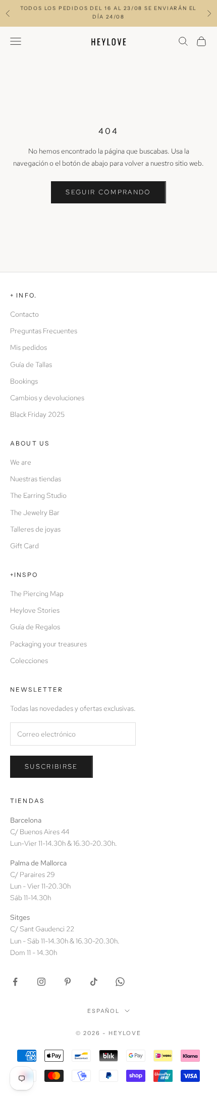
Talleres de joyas (35, 529)
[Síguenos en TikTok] (94, 982)
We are (20, 462)
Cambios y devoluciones (47, 397)
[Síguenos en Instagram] (41, 982)
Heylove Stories (35, 610)
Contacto (24, 314)
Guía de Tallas (31, 364)
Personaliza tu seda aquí (108, 17)
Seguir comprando (108, 192)
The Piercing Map (37, 593)
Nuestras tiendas (35, 478)
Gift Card (24, 545)
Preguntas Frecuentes (43, 330)
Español (103, 1010)
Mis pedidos (28, 347)
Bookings (24, 381)
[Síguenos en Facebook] (15, 982)
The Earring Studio (38, 495)
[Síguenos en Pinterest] (68, 982)
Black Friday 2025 (37, 414)
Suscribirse (51, 766)
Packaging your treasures (48, 643)
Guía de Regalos (35, 626)
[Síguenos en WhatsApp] (120, 982)
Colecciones (29, 660)
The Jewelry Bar (35, 512)
